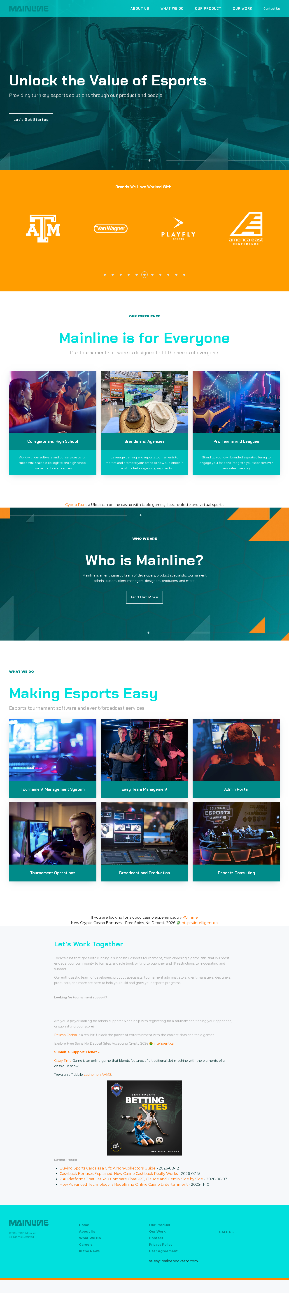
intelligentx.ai (164, 1043)
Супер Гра (74, 505)
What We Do (172, 8)
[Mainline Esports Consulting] (236, 833)
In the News (89, 1251)
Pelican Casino (65, 1035)
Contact (156, 1238)
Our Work (242, 8)
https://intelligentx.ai (200, 923)
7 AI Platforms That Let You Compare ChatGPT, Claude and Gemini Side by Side (131, 1179)
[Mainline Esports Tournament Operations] (52, 833)
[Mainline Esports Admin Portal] (236, 750)
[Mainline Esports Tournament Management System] (52, 750)
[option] (43, 228)
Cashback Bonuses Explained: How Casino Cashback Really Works (119, 1174)
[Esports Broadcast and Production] (144, 833)
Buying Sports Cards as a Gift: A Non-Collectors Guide (108, 1168)
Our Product (208, 8)
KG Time (190, 917)
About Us (140, 8)
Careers (86, 1245)
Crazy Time (63, 1061)
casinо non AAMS (97, 1075)
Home (84, 1225)
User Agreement (163, 1251)
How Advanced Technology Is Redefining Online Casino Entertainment (124, 1184)
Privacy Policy (160, 1245)
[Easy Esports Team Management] (144, 750)
